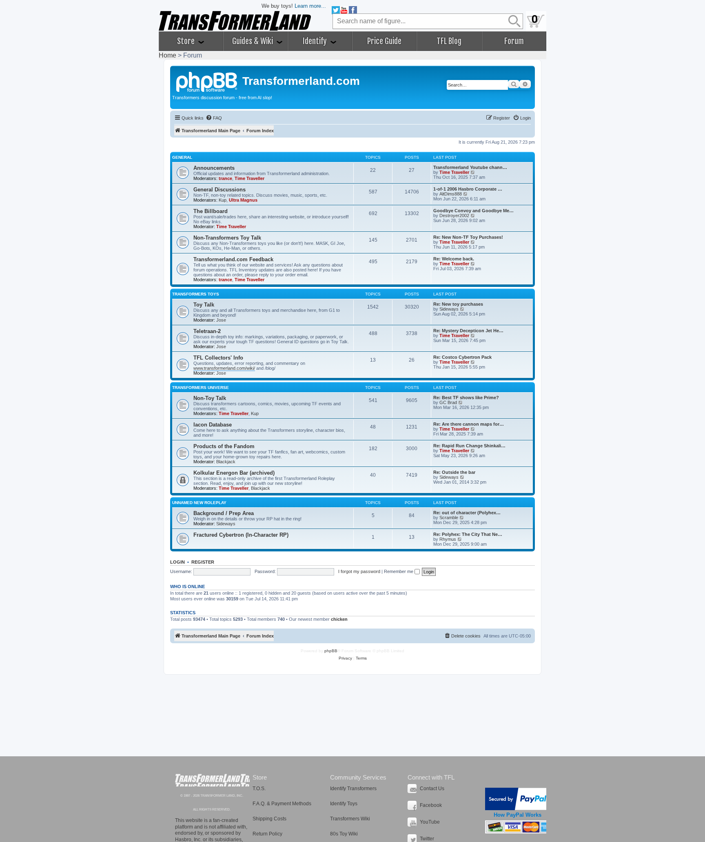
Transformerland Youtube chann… (470, 167)
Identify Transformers (353, 788)
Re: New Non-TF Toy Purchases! (468, 237)
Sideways (449, 309)
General (182, 157)
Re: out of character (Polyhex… (467, 512)
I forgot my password (359, 571)
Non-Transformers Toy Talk (227, 238)
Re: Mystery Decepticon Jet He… (468, 330)
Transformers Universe (200, 387)
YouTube (430, 822)
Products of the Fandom (224, 446)
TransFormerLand (212, 780)
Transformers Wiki (350, 819)
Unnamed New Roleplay (199, 502)
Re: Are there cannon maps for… (468, 424)
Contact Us (432, 788)
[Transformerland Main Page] (207, 81)
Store (186, 41)
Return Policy (267, 834)
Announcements (214, 168)
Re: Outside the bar (454, 472)
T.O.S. (259, 788)
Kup (222, 200)
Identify (315, 41)
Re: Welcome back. (453, 258)
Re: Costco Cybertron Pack (462, 357)
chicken (339, 619)
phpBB (330, 651)
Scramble (448, 517)
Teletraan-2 (207, 331)
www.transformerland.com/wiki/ (224, 368)
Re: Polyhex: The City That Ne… (467, 534)
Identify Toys (343, 803)
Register (202, 562)
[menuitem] (214, 118)
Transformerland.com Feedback (233, 259)
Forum (514, 41)
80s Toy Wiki (344, 834)
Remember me (399, 571)
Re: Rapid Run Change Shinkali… (469, 445)
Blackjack (225, 461)
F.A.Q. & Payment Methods (282, 803)
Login (177, 562)
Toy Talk (203, 305)
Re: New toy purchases (458, 304)
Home (167, 55)
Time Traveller (249, 178)
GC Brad (448, 402)
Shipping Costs (269, 819)
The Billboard (210, 211)
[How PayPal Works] (517, 799)
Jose (221, 320)
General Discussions (219, 190)
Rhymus (447, 539)
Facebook (431, 805)
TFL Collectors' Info (218, 358)
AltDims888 (450, 193)
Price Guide (384, 41)
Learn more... (310, 6)
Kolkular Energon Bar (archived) (234, 473)
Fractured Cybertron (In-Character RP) (240, 535)
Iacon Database (212, 425)
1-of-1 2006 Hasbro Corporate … (467, 189)
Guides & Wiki (253, 41)
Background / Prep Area (223, 513)
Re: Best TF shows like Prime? (466, 397)
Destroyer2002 (454, 215)
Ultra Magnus (243, 200)
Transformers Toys (195, 294)
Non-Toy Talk (209, 398)
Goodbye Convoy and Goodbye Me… (473, 210)
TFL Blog (449, 41)
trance (225, 178)
